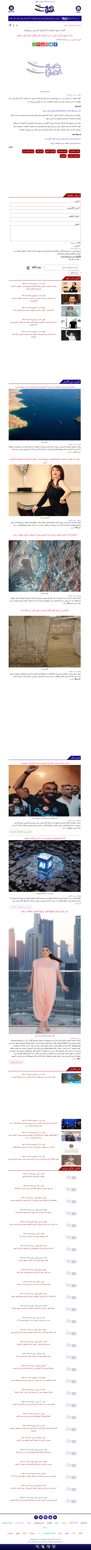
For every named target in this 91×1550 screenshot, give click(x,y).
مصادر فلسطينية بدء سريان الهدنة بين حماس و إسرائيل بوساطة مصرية (33, 1380)
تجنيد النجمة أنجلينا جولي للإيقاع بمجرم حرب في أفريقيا (33, 1452)
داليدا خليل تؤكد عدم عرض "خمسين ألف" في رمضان (33, 1284)
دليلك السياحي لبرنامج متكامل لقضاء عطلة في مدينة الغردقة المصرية (33, 1077)
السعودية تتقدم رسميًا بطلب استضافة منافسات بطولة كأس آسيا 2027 (33, 1476)
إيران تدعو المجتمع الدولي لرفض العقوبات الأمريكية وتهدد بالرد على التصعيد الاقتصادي (39, 18)
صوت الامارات (74, 151)
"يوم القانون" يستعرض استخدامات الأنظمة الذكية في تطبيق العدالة (33, 1308)
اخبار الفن (39, 151)
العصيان (63, 156)
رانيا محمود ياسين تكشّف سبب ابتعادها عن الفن (65, 143)
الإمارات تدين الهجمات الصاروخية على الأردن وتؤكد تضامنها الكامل (33, 1147)
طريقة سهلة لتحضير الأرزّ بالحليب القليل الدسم (33, 1260)
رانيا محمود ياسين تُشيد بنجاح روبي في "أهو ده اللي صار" (63, 139)
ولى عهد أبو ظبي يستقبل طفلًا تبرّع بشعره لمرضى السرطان (33, 1188)
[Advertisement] (45, 176)
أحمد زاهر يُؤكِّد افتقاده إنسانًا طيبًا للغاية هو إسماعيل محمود (62, 111)
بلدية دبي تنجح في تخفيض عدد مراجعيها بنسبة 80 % (33, 1320)
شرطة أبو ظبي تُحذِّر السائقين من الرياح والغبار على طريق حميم (33, 1368)
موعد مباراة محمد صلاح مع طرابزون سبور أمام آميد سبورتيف (45, 763)
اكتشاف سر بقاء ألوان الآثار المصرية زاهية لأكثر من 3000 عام (44, 610)
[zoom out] (16, 25)
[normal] (13, 25)
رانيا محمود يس (67, 98)
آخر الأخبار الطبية (16, 1062)
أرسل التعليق (74, 273)
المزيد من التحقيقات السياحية (20, 831)
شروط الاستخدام (75, 248)
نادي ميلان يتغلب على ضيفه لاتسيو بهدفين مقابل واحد (33, 1272)
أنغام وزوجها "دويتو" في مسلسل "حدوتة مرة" (33, 1236)
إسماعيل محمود (55, 123)
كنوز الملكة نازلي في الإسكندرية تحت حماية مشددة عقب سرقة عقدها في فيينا (33, 1159)
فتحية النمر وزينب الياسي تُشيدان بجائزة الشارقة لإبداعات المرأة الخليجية (33, 1500)
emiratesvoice (62, 151)
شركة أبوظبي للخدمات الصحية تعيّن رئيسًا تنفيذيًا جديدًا (33, 1356)
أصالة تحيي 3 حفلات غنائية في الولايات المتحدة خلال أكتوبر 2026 (33, 310)
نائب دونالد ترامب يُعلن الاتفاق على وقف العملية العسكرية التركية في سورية (33, 1224)
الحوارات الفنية (69, 25)
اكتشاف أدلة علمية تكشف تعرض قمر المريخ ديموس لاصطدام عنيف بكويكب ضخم (45, 535)
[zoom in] (10, 25)
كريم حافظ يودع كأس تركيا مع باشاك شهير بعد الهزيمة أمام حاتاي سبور (33, 1332)
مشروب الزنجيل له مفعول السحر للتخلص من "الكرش (33, 1440)
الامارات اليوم (50, 151)
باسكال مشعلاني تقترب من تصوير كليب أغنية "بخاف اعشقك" (33, 1392)
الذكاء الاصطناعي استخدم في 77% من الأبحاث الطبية (44, 838)
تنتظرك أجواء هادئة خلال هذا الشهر (33, 1176)
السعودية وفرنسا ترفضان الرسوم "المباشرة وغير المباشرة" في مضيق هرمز (44, 387)
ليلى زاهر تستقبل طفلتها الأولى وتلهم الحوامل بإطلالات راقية (44, 911)
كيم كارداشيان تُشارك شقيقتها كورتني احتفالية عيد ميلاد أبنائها (33, 1248)
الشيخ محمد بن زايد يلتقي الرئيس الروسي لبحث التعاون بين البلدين (33, 1404)
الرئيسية (78, 25)
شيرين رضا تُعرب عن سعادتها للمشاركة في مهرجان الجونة (33, 1464)
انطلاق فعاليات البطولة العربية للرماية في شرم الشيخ (33, 1416)
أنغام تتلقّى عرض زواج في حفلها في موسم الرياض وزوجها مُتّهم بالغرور (33, 1296)
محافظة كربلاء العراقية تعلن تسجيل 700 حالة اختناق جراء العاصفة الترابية (33, 1200)
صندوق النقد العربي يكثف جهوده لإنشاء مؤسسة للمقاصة (33, 1212)
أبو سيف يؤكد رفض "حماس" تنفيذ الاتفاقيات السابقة (33, 1344)
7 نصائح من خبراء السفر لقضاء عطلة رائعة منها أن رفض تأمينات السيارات (33, 1488)
